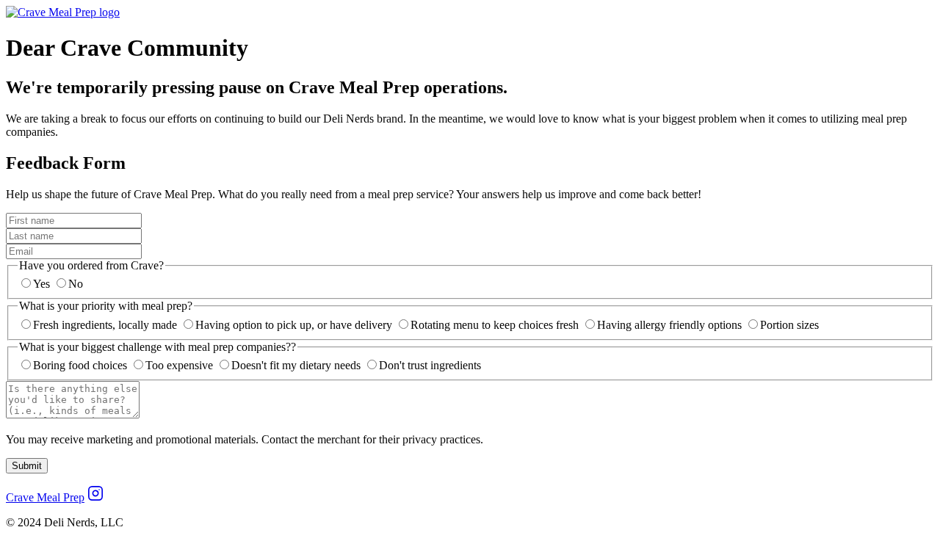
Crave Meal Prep (45, 497)
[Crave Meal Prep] (63, 12)
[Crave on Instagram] (95, 497)
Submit (27, 465)
